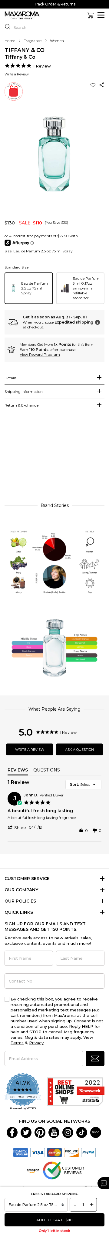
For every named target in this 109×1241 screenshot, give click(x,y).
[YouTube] (53, 1131)
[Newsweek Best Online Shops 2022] (75, 1091)
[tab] (54, 378)
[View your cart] (90, 15)
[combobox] (83, 784)
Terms (17, 1042)
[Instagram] (67, 1131)
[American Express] (20, 1151)
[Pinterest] (40, 1131)
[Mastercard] (54, 1151)
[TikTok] (81, 1131)
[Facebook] (12, 1131)
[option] (28, 288)
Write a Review (17, 74)
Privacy (36, 1042)
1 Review (42, 66)
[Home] (22, 15)
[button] (94, 85)
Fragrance (32, 40)
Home (10, 40)
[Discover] (71, 1151)
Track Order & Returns (54, 4)
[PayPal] (88, 1151)
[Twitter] (26, 1131)
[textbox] (98, 787)
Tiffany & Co (25, 50)
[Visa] (37, 1151)
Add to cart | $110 (54, 1220)
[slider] (54, 458)
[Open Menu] (100, 15)
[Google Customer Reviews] (63, 1169)
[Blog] (95, 1131)
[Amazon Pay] (33, 1169)
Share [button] (102, 85)
